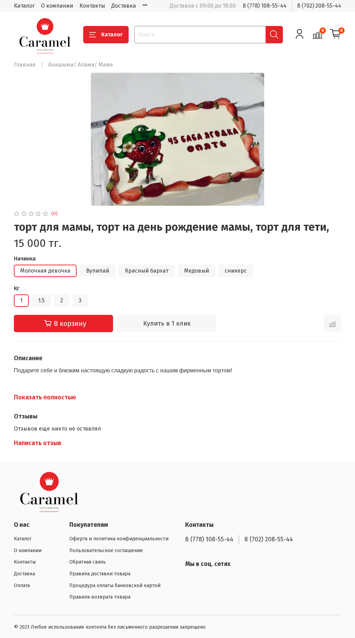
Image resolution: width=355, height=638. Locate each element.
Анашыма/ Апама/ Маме (80, 64)
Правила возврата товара (99, 597)
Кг (16, 288)
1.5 (41, 300)
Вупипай (97, 270)
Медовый (196, 270)
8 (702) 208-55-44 (319, 5)
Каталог (24, 5)
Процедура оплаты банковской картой (115, 585)
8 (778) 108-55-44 (264, 5)
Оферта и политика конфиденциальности (118, 539)
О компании (57, 5)
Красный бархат (146, 270)
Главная (25, 64)
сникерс (236, 270)
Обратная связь (87, 562)
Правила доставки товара (99, 574)
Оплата (22, 585)
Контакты (92, 5)
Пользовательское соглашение (106, 550)
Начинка (25, 258)
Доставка (123, 5)
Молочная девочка (45, 270)
